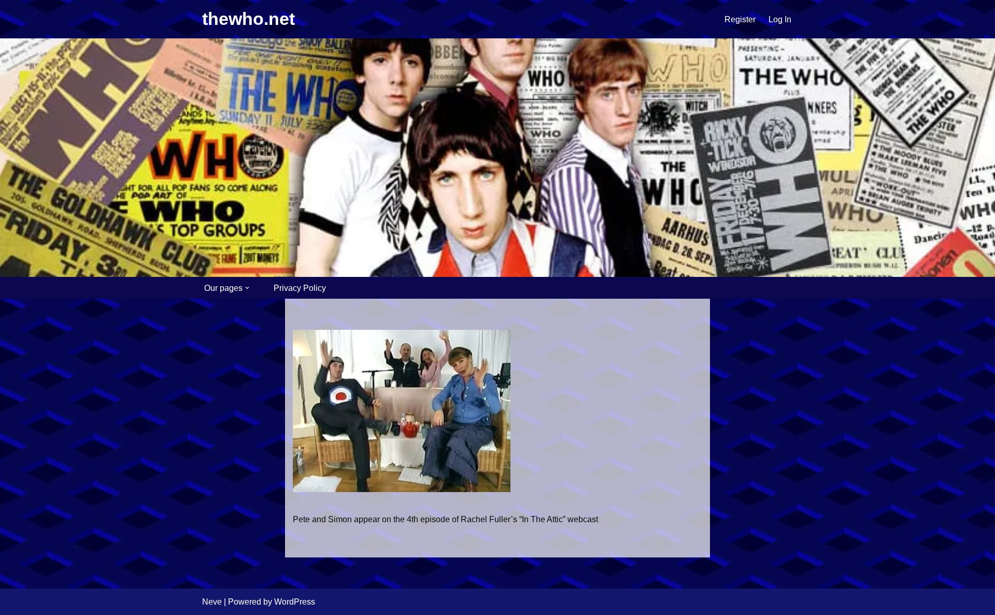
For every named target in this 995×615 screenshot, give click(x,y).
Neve (212, 601)
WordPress (294, 601)
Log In (780, 19)
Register (740, 19)
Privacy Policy (300, 288)
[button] (247, 288)
